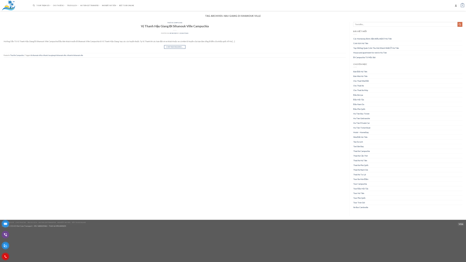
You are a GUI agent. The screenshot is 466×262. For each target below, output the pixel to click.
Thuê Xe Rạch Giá (360, 170)
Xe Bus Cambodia (360, 207)
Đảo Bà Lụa (358, 95)
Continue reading (174, 47)
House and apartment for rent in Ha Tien (370, 52)
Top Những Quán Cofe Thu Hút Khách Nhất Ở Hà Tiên (376, 48)
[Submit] (460, 24)
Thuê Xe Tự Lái (359, 174)
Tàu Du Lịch (72, 5)
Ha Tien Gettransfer (89, 5)
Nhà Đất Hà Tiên (109, 5)
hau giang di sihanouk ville (57, 55)
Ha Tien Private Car (361, 123)
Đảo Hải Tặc (358, 99)
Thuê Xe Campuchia (174, 22)
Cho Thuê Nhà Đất (361, 81)
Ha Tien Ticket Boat (361, 128)
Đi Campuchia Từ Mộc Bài (364, 57)
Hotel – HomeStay (361, 132)
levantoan (184, 33)
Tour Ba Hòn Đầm (360, 179)
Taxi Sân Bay (358, 146)
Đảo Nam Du (358, 104)
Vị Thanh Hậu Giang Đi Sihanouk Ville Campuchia (175, 26)
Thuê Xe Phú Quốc (361, 165)
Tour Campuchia (360, 184)
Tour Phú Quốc (359, 198)
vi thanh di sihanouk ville (75, 55)
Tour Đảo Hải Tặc (360, 188)
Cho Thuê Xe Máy (360, 90)
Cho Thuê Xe (58, 5)
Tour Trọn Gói (43, 5)
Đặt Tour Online (126, 5)
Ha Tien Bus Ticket (361, 113)
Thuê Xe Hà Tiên (360, 160)
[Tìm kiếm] (34, 5)
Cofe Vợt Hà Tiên (360, 43)
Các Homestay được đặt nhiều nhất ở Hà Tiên (372, 38)
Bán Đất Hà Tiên (360, 71)
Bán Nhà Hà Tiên (360, 76)
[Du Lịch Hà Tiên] (15, 5)
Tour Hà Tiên (358, 193)
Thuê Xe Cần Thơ (360, 156)
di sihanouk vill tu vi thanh (39, 55)
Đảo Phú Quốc (359, 109)
